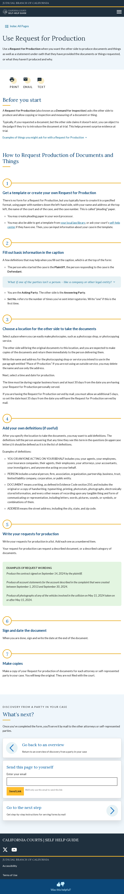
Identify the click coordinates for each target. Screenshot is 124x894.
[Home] (58, 12)
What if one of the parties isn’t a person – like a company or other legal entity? (60, 282)
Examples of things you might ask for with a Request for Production (43, 137)
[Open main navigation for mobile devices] (119, 12)
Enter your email (16, 774)
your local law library (73, 222)
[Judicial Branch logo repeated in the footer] (62, 859)
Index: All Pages (19, 26)
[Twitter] (5, 850)
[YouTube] (14, 850)
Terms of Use (10, 875)
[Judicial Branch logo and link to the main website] (62, 3)
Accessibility (10, 865)
